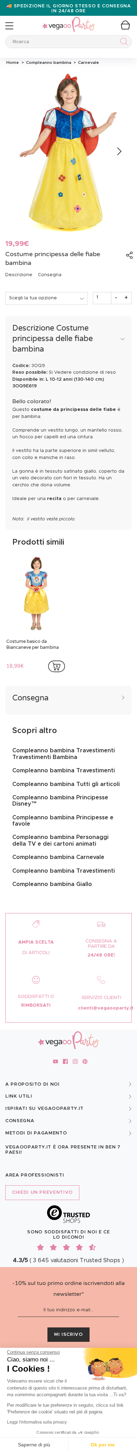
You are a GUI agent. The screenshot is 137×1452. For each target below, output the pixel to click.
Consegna (49, 275)
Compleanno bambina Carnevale (58, 857)
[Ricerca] (122, 42)
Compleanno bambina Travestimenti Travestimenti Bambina (63, 754)
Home (12, 62)
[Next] (118, 151)
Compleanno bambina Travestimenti (63, 770)
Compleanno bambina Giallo (52, 884)
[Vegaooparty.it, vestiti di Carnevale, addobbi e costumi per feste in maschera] (68, 20)
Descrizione (18, 275)
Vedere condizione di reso (85, 372)
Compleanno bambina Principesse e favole (62, 821)
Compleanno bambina (48, 62)
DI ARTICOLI (36, 953)
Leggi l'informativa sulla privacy (37, 1422)
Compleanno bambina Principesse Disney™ (60, 801)
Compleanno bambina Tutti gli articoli (66, 784)
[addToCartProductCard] (56, 666)
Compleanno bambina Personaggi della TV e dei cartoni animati (60, 840)
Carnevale (87, 62)
